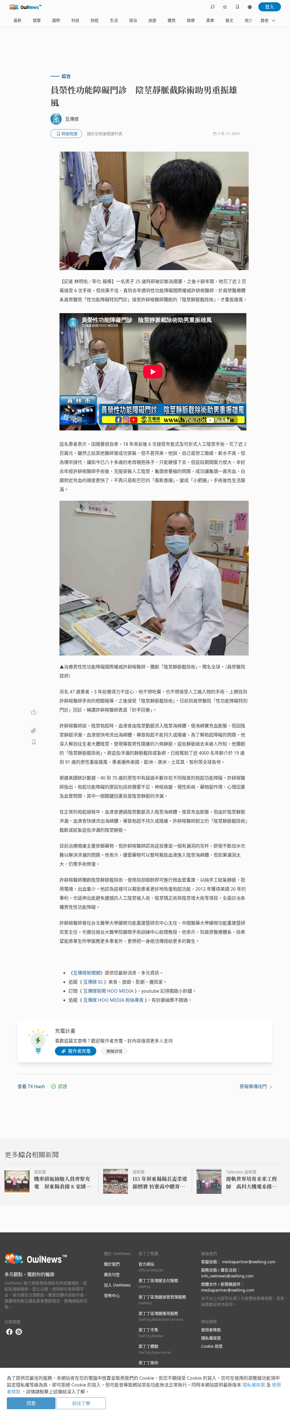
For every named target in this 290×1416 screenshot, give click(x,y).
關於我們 (112, 1264)
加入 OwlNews (117, 1285)
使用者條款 (211, 1329)
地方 (249, 20)
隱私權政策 (211, 1338)
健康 (37, 20)
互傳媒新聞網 (86, 973)
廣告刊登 (112, 1274)
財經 (95, 20)
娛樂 (191, 20)
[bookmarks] (237, 7)
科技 (75, 20)
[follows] (225, 7)
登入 (269, 7)
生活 (114, 20)
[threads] (18, 1331)
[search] (212, 7)
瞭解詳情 (114, 1051)
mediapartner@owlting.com (248, 1261)
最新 (18, 20)
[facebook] (9, 1332)
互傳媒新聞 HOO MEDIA (108, 991)
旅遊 (152, 20)
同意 (31, 1403)
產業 (210, 20)
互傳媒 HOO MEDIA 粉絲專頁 (113, 1000)
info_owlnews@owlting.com (227, 1276)
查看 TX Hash (31, 1086)
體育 (172, 20)
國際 (56, 20)
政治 (133, 20)
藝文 (229, 20)
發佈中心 (112, 1295)
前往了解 (81, 1403)
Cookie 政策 (212, 1346)
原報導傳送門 (254, 1086)
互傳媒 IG (93, 982)
